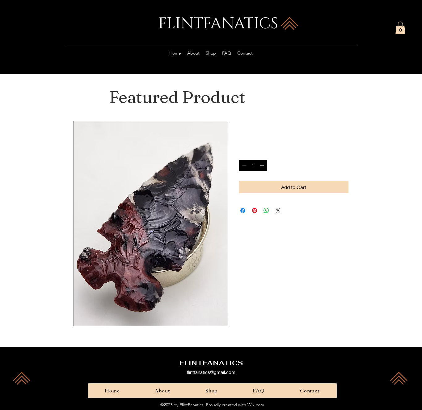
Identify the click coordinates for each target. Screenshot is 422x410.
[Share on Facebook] (243, 210)
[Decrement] (243, 165)
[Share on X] (278, 210)
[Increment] (262, 165)
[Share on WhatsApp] (266, 210)
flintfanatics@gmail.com (211, 372)
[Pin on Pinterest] (254, 210)
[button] (400, 28)
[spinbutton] (253, 165)
